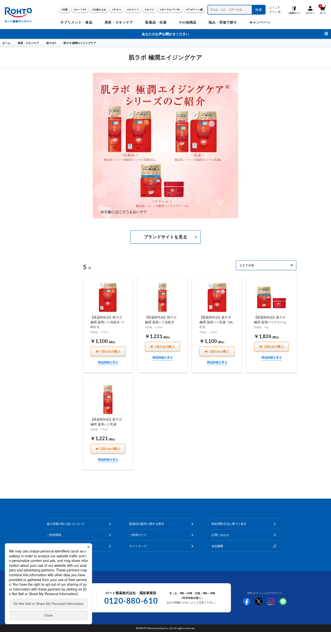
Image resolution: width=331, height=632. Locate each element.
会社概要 (217, 546)
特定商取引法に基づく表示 (229, 524)
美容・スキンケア (28, 42)
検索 (258, 9)
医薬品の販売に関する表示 (146, 524)
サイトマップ (138, 546)
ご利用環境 (54, 535)
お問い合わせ (220, 535)
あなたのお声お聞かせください (165, 34)
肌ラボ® (51, 42)
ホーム (6, 42)
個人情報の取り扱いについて (66, 524)
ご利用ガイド (138, 535)
